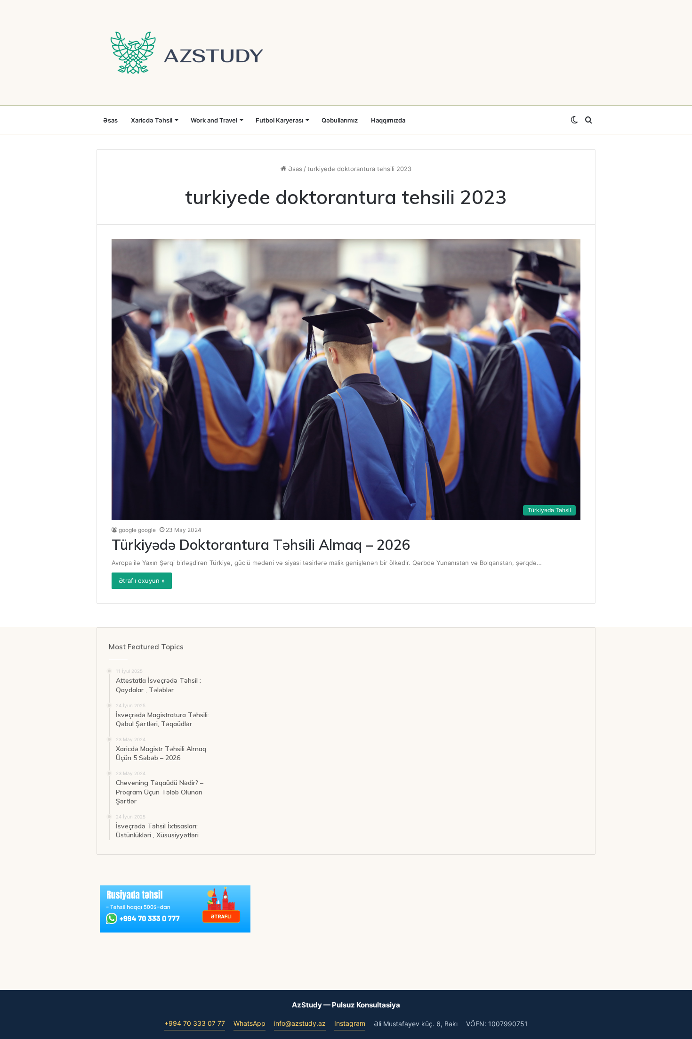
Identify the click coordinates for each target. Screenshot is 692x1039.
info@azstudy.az (300, 1023)
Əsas (110, 120)
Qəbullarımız (340, 120)
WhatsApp (249, 1023)
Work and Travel (214, 120)
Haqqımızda (388, 120)
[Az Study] (187, 53)
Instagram (349, 1023)
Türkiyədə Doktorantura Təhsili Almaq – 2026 (261, 545)
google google (137, 529)
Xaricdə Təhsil (151, 120)
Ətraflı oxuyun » (142, 580)
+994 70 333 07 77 (194, 1023)
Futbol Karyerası (279, 120)
